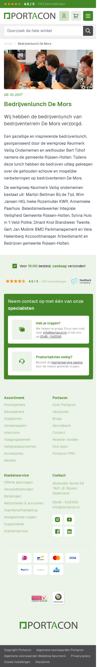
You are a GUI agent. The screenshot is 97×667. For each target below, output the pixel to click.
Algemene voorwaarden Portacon (60, 650)
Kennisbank (61, 425)
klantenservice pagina (67, 362)
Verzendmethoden (18, 489)
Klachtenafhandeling (20, 510)
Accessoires (13, 453)
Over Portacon (64, 404)
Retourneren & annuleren (24, 503)
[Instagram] (57, 520)
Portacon (59, 398)
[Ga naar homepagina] (29, 16)
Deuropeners (14, 411)
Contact (58, 432)
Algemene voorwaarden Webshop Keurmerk (35, 656)
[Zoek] (88, 31)
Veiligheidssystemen (20, 446)
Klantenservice (16, 475)
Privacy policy (80, 656)
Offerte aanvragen (18, 482)
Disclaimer (42, 662)
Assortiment (14, 398)
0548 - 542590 (50, 337)
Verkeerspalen (15, 425)
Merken (10, 460)
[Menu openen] (88, 16)
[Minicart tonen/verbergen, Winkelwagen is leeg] (76, 16)
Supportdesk (14, 524)
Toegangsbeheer (17, 439)
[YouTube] (69, 520)
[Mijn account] (64, 16)
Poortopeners (14, 404)
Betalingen (12, 496)
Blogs (57, 418)
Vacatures (60, 411)
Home (8, 44)
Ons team (60, 446)
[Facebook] (57, 531)
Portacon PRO (63, 453)
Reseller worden (65, 439)
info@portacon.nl (55, 333)
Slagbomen (13, 418)
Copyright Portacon (17, 650)
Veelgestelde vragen (20, 517)
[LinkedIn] (69, 531)
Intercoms (12, 432)
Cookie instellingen (17, 662)
